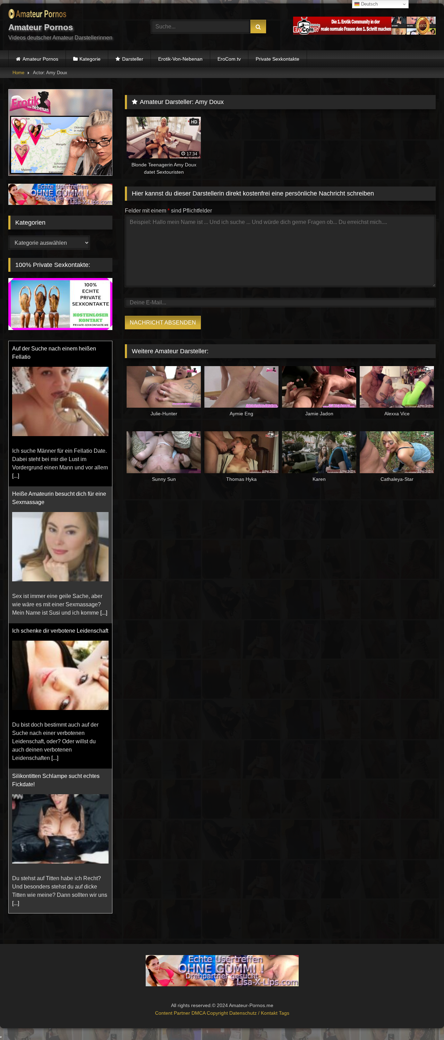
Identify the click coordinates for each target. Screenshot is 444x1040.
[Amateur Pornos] (37, 15)
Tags (284, 1013)
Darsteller (132, 59)
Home (18, 72)
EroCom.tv (229, 59)
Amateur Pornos (40, 59)
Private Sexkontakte (277, 59)
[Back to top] (422, 1019)
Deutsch (369, 4)
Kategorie (90, 59)
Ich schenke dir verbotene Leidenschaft (60, 631)
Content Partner (173, 1013)
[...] (15, 476)
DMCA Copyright (210, 1013)
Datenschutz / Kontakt (254, 1013)
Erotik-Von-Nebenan (180, 59)
